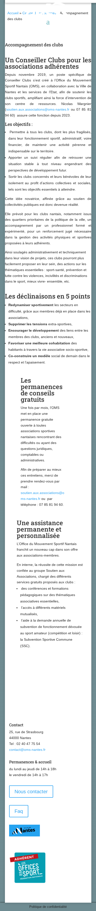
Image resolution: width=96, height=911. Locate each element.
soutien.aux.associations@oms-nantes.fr (37, 109)
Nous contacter (31, 791)
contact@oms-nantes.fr (27, 750)
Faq (19, 811)
